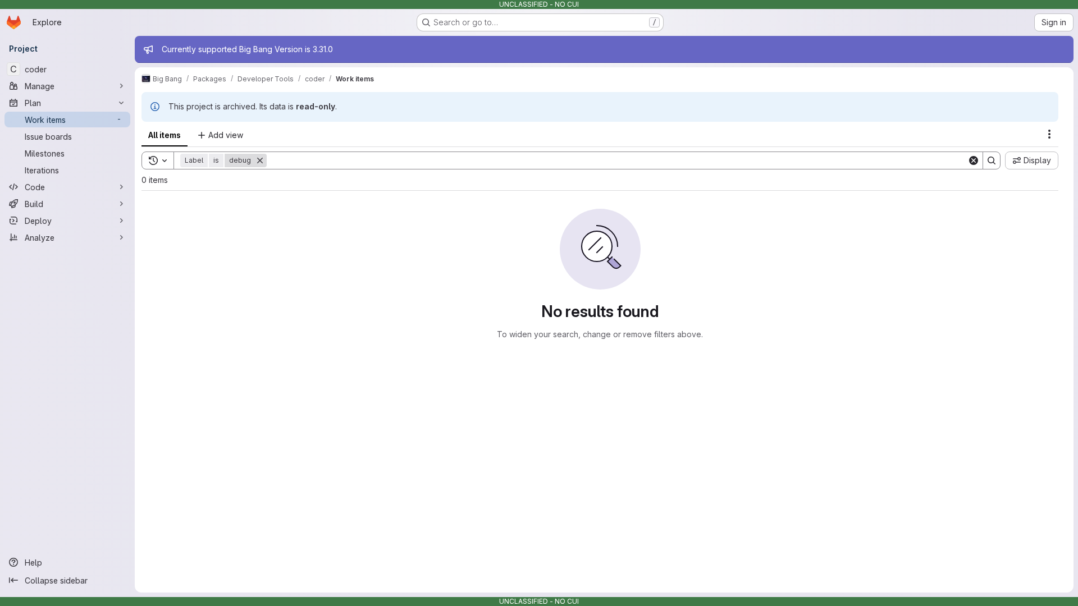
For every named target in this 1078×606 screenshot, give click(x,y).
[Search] (992, 160)
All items (164, 135)
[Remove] (260, 160)
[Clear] (973, 160)
